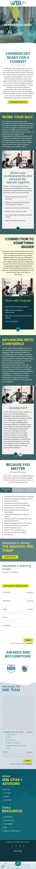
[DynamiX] (18, 851)
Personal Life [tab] (18, 490)
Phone (5, 617)
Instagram (24, 846)
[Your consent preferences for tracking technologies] (33, 866)
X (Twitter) (16, 846)
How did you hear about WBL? (13, 732)
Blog (5, 827)
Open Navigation (18, 863)
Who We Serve (9, 820)
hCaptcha (29, 643)
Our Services (8, 817)
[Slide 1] (18, 229)
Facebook (12, 846)
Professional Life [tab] (6, 490)
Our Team (7, 793)
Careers (6, 796)
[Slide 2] (20, 454)
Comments (7, 625)
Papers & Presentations (12, 831)
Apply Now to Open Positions (15, 586)
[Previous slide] (3, 668)
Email (4, 609)
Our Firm (7, 789)
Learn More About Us (18, 102)
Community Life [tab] (30, 490)
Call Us (2, 866)
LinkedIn (20, 846)
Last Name (6, 601)
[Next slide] (32, 668)
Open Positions (10, 557)
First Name (6, 592)
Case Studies (8, 824)
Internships (8, 800)
